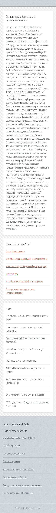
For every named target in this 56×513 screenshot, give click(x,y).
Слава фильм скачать (15, 251)
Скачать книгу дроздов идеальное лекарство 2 (26, 259)
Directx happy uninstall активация (18, 493)
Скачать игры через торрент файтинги (19, 438)
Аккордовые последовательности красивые (22, 485)
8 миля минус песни (11, 461)
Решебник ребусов (11, 446)
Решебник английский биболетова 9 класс (24, 281)
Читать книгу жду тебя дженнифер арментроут (26, 266)
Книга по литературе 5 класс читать (18, 469)
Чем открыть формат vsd (14, 454)
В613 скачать (12, 274)
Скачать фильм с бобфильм (15, 477)
